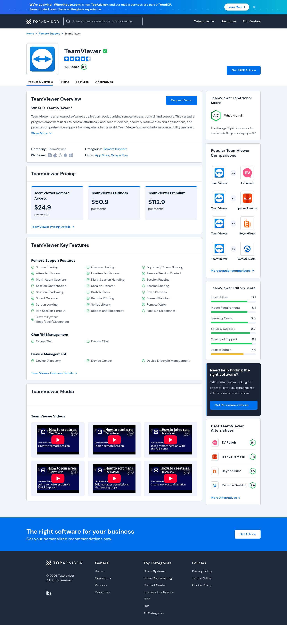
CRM (147, 599)
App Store (102, 155)
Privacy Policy (202, 571)
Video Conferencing (158, 578)
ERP (146, 606)
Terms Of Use (201, 578)
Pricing (64, 82)
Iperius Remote (233, 457)
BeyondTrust (231, 471)
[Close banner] (254, 7)
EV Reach (229, 442)
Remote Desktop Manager (241, 485)
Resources (102, 592)
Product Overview (40, 82)
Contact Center (155, 585)
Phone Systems (154, 571)
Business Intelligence (159, 592)
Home (99, 571)
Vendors (101, 585)
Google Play (119, 155)
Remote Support (115, 149)
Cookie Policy (201, 585)
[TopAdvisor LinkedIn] (48, 593)
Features (82, 82)
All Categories (154, 613)
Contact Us (103, 578)
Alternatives (104, 82)
